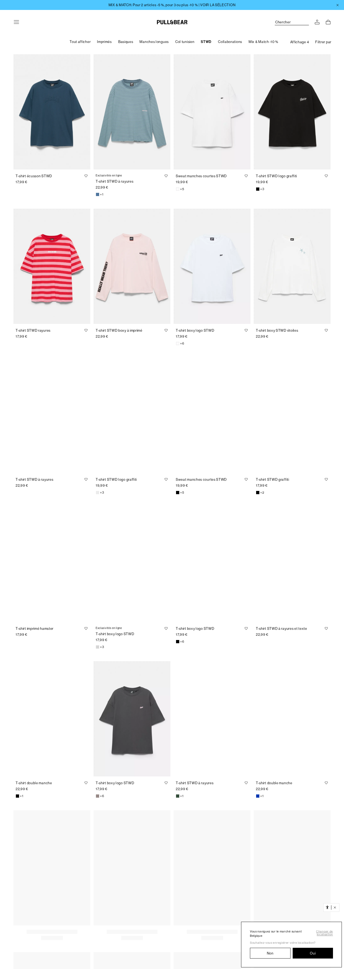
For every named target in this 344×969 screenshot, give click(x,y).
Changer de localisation (324, 933)
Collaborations (230, 42)
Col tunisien (184, 42)
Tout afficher (80, 42)
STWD (206, 42)
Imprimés (104, 42)
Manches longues (154, 42)
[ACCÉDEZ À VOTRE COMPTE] (317, 22)
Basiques (125, 42)
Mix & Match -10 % (263, 42)
